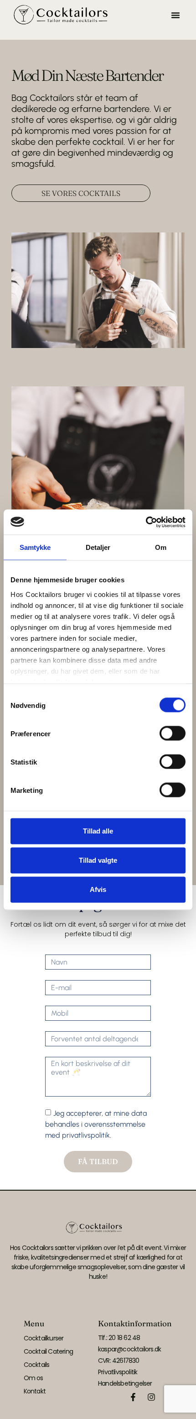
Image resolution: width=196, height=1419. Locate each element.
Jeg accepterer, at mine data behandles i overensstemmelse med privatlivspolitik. (96, 1124)
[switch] (173, 733)
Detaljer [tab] (98, 547)
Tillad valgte (98, 860)
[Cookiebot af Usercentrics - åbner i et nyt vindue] (146, 522)
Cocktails (37, 1364)
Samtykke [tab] (35, 547)
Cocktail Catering (48, 1351)
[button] (175, 15)
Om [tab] (160, 547)
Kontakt (35, 1391)
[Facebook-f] (133, 1397)
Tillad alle (98, 831)
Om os (33, 1377)
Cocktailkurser (44, 1338)
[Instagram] (151, 1397)
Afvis (98, 889)
